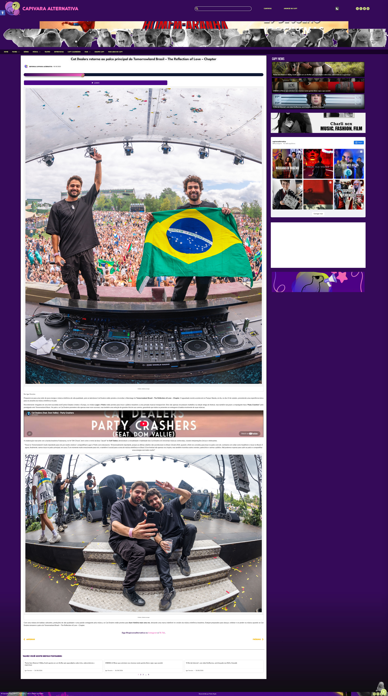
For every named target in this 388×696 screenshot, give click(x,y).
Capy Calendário (74, 52)
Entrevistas (59, 52)
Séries (26, 52)
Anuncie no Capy (290, 8)
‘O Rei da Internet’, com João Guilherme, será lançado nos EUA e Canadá (211, 663)
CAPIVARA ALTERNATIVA (50, 9)
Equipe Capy (99, 52)
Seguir (360, 142)
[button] (2, 12)
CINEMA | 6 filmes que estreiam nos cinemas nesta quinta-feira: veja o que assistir (134, 663)
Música (35, 52)
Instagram (152, 633)
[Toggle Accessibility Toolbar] (383, 691)
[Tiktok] (364, 8)
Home (6, 52)
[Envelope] (368, 8)
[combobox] (223, 8)
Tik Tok (162, 633)
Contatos (267, 8)
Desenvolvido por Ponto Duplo (207, 694)
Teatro (47, 52)
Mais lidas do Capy (115, 52)
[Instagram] (357, 8)
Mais (86, 52)
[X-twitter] (360, 8)
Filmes (14, 52)
